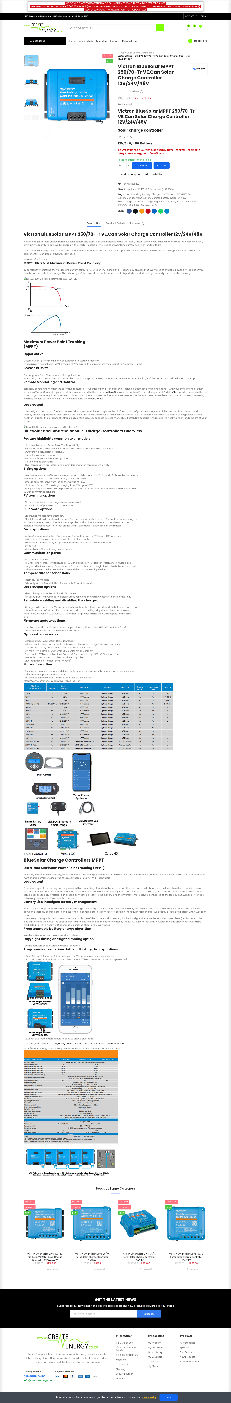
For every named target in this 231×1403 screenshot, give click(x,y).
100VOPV (122, 205)
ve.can (156, 205)
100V (184, 201)
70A (131, 205)
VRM (174, 392)
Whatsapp (160, 211)
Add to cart (142, 165)
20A (179, 201)
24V (177, 194)
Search (160, 27)
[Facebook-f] (175, 16)
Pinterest (148, 211)
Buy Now (161, 165)
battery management (130, 197)
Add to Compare (130, 174)
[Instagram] (180, 16)
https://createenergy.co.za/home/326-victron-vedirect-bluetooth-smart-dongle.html (76, 1043)
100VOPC (193, 201)
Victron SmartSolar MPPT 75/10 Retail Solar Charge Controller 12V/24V (92, 1257)
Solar (190, 194)
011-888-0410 (200, 41)
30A (167, 201)
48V (183, 197)
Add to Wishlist (153, 174)
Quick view (58, 1215)
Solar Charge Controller (131, 201)
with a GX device (115, 392)
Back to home (201, 55)
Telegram (166, 211)
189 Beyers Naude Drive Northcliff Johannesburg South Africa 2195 (56, 16)
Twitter (135, 211)
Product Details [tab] (115, 223)
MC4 (136, 205)
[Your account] (205, 28)
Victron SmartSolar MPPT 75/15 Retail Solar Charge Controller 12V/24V (139, 1257)
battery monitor (151, 197)
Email (141, 211)
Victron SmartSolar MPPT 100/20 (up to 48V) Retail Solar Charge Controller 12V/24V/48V (44, 1257)
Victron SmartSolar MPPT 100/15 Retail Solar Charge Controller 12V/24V (186, 1257)
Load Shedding (133, 194)
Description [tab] (94, 223)
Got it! (168, 1397)
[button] (191, 16)
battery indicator (170, 197)
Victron (170, 194)
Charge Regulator (154, 201)
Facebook (129, 211)
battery (146, 194)
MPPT (184, 194)
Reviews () (136, 91)
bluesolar (145, 205)
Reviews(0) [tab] (137, 223)
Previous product (197, 55)
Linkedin (154, 211)
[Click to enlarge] (46, 134)
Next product (205, 55)
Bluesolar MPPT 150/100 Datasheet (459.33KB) (149, 189)
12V (163, 194)
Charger (155, 194)
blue (173, 201)
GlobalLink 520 (96, 398)
